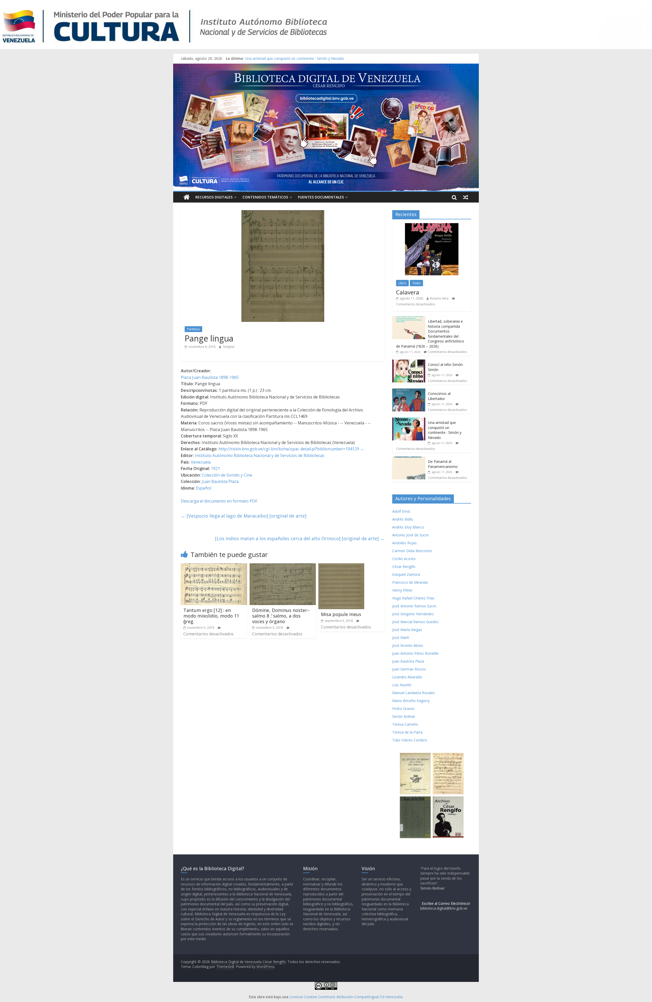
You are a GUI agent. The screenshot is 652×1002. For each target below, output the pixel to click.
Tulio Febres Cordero (409, 740)
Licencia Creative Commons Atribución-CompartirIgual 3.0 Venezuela (345, 996)
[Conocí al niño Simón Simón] (408, 362)
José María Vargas (407, 629)
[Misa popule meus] (341, 566)
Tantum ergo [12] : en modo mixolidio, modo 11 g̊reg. (211, 615)
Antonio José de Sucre (410, 535)
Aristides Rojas (404, 542)
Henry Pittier (402, 590)
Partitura (193, 329)
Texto (416, 283)
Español (203, 488)
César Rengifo (403, 566)
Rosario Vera (439, 298)
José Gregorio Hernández (413, 613)
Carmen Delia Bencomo (412, 550)
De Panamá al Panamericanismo (443, 464)
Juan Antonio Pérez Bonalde (415, 653)
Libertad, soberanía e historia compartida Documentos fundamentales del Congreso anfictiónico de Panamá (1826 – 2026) (430, 334)
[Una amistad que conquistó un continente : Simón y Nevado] (408, 420)
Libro (402, 283)
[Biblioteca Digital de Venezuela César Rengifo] (326, 66)
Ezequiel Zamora (406, 574)
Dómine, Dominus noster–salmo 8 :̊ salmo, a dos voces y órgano (281, 615)
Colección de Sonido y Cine (227, 475)
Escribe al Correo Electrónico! (446, 903)
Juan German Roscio (409, 669)
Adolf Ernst (401, 511)
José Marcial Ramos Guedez (415, 621)
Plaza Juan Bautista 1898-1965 (210, 377)
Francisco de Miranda (410, 582)
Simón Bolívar (403, 716)
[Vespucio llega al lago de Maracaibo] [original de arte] (243, 516)
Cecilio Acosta (403, 558)
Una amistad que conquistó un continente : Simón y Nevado (444, 430)
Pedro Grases (403, 708)
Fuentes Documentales (321, 197)
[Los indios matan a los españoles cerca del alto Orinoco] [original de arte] (300, 538)
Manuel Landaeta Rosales (413, 692)
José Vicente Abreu (407, 645)
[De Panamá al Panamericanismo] (408, 459)
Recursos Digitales (214, 197)
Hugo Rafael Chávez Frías (413, 598)
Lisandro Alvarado (407, 677)
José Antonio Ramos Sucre (414, 606)
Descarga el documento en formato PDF (219, 501)
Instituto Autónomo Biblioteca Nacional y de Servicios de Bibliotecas (259, 455)
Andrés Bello (402, 519)
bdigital (228, 347)
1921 (215, 468)
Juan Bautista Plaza (220, 481)
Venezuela (201, 462)
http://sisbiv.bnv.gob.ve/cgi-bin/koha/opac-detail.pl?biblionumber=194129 (289, 449)
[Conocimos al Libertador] (408, 391)
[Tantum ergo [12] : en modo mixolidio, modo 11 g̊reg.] (214, 566)
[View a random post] (465, 197)
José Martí (400, 637)
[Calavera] (431, 225)
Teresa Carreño (405, 724)
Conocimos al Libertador (265, 58)
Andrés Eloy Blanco (408, 527)
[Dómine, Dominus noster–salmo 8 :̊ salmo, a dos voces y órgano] (283, 566)
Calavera (407, 292)
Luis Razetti (401, 684)
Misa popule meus (341, 614)
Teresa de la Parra (407, 732)
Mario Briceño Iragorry (411, 700)
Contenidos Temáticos (265, 197)
